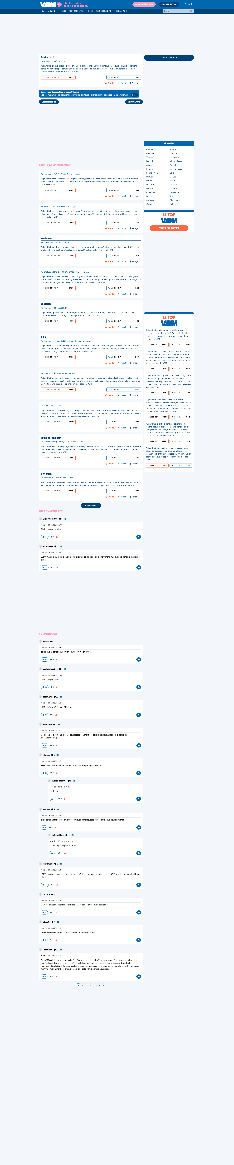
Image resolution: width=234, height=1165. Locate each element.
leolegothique (58, 835)
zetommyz (48, 697)
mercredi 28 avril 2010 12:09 (51, 525)
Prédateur (46, 238)
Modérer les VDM (168, 4)
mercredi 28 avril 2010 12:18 (51, 901)
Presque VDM (120, 11)
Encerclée (46, 304)
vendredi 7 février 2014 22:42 (60, 787)
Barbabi (46, 810)
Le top (90, 11)
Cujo (43, 337)
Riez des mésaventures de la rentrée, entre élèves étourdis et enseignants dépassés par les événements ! (88, 93)
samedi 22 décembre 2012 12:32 (61, 841)
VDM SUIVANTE (134, 102)
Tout (42, 11)
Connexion (189, 4)
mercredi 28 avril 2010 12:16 (51, 553)
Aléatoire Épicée (77, 11)
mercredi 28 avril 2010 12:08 (51, 648)
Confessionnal (103, 11)
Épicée (63, 11)
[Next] (103, 985)
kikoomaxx (48, 547)
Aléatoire (53, 11)
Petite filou (48, 950)
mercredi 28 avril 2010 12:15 (51, 761)
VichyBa (46, 922)
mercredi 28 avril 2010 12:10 (51, 703)
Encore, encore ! (91, 505)
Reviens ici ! (47, 57)
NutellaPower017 (59, 781)
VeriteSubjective (50, 519)
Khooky (46, 755)
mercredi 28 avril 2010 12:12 (51, 731)
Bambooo (47, 725)
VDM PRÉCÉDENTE (49, 102)
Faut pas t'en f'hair (51, 438)
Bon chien (46, 474)
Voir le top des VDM (169, 228)
